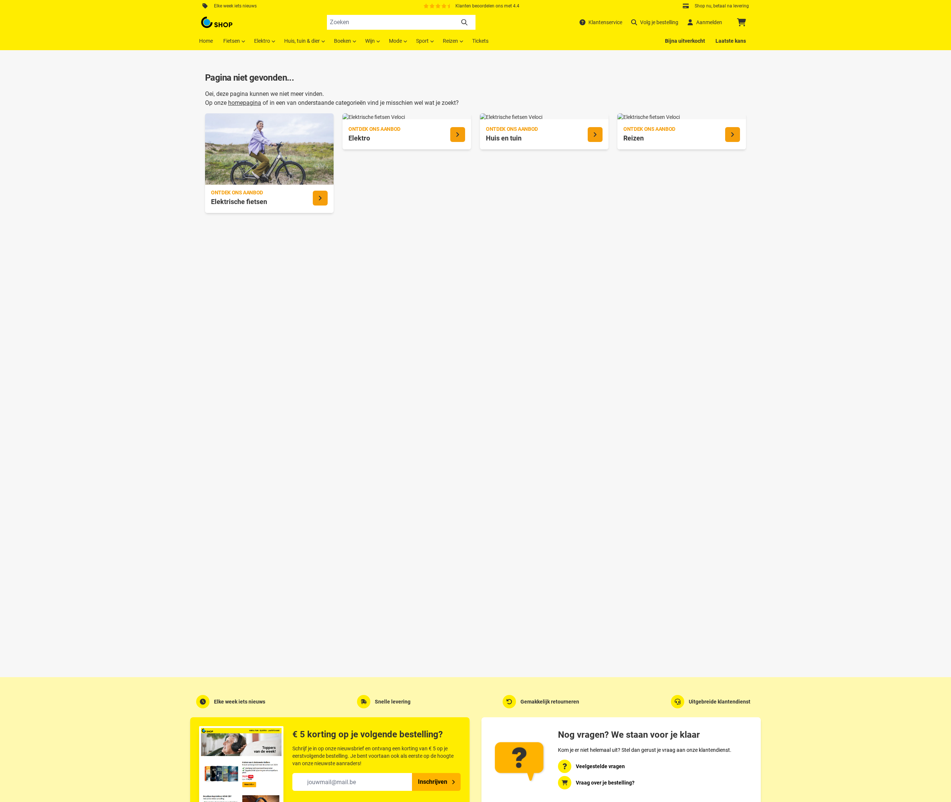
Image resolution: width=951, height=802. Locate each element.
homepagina (244, 102)
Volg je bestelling (659, 22)
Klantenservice (605, 22)
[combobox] (401, 22)
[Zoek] (464, 22)
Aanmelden (709, 22)
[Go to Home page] (216, 22)
